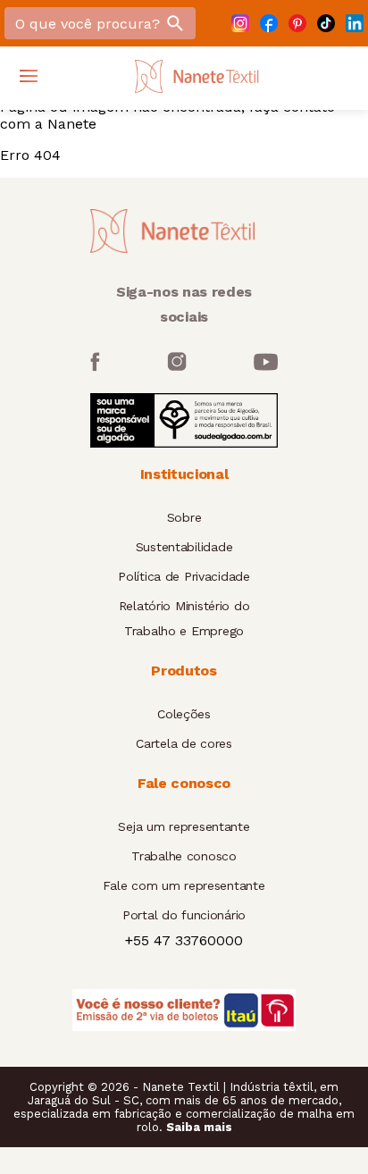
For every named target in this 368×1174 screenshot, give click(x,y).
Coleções (184, 714)
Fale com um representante (183, 885)
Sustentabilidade (184, 547)
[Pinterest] (297, 23)
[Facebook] (269, 23)
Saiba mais (199, 1127)
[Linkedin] (355, 23)
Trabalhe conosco (184, 856)
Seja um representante (183, 826)
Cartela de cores (184, 743)
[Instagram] (240, 23)
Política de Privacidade (184, 576)
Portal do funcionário (184, 915)
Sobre (184, 517)
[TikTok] (326, 23)
